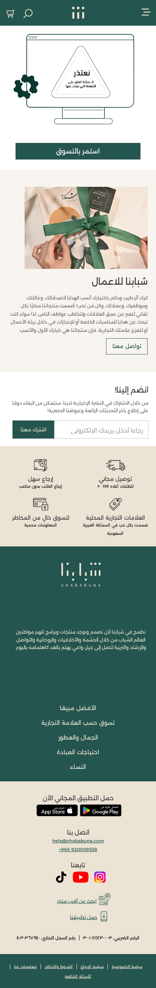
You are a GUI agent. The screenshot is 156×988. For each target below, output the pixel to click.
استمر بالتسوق (78, 151)
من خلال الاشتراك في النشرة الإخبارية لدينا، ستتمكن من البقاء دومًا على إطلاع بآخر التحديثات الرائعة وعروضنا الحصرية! (80, 406)
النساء (78, 766)
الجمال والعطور (78, 737)
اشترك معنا (33, 429)
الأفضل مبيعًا (78, 708)
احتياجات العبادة (78, 752)
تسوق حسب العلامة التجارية (78, 722)
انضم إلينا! (131, 389)
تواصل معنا (126, 346)
